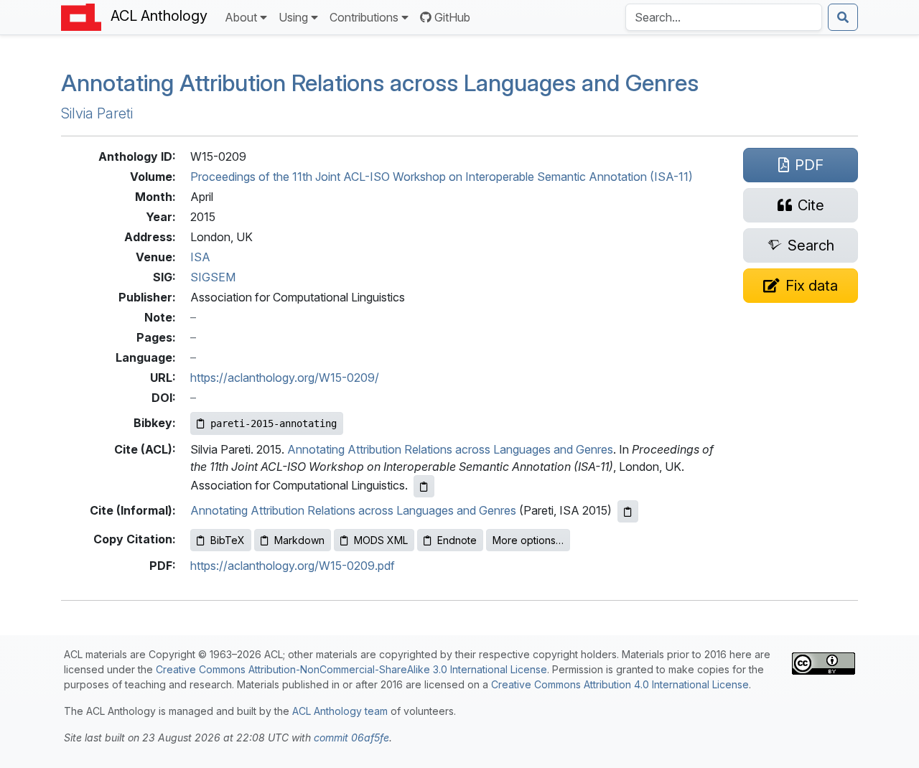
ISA (200, 257)
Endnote (457, 540)
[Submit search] (843, 17)
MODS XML (381, 540)
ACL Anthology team (340, 711)
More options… (528, 540)
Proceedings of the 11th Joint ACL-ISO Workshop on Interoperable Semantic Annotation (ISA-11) (441, 176)
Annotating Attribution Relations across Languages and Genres (380, 83)
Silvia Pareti (97, 113)
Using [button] (293, 17)
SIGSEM (212, 277)
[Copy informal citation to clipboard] (627, 511)
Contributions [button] (364, 17)
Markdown (299, 540)
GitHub (452, 17)
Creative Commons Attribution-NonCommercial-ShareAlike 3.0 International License (351, 669)
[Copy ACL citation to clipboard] (424, 486)
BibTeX (227, 540)
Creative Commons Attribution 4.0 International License (620, 684)
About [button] (241, 17)
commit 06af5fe (351, 737)
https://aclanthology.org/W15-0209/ (284, 377)
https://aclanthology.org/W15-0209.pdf (292, 565)
